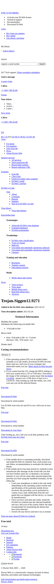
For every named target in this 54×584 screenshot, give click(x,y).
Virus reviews (17, 285)
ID (34, 137)
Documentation (13, 22)
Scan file (15, 174)
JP (21, 137)
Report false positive (20, 165)
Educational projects (20, 267)
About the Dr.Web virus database (25, 225)
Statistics (15, 201)
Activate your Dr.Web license (19, 17)
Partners (9, 547)
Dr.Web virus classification (23, 240)
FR (16, 137)
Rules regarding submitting (28, 72)
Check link (16, 176)
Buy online (10, 36)
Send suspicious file (20, 162)
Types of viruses (18, 243)
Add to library (9, 51)
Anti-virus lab (12, 148)
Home (8, 538)
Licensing (16, 197)
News (8, 151)
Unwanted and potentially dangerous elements (31, 250)
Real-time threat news (20, 292)
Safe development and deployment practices (19, 579)
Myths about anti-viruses (22, 278)
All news (15, 294)
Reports (15, 199)
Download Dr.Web (15, 24)
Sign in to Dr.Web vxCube (23, 204)
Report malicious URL (21, 167)
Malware (15, 245)
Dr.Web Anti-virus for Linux (13, 437)
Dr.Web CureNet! (19, 183)
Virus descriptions (19, 210)
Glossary (15, 252)
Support (9, 542)
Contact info (11, 552)
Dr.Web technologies (20, 230)
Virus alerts (16, 287)
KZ (24, 137)
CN (6, 137)
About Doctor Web (14, 153)
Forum (4, 95)
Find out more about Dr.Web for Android (18, 516)
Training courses (18, 265)
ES (13, 137)
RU (3, 137)
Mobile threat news (19, 289)
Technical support (14, 20)
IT (19, 137)
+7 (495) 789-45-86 (9, 90)
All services (16, 160)
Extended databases (20, 228)
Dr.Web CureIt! (18, 181)
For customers (12, 545)
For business (11, 146)
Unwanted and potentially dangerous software (31, 248)
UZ (27, 137)
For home (10, 144)
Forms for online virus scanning (25, 179)
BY (31, 137)
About (14, 194)
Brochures (16, 263)
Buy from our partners (15, 33)
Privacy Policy (7, 582)
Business (10, 540)
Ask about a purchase (15, 38)
